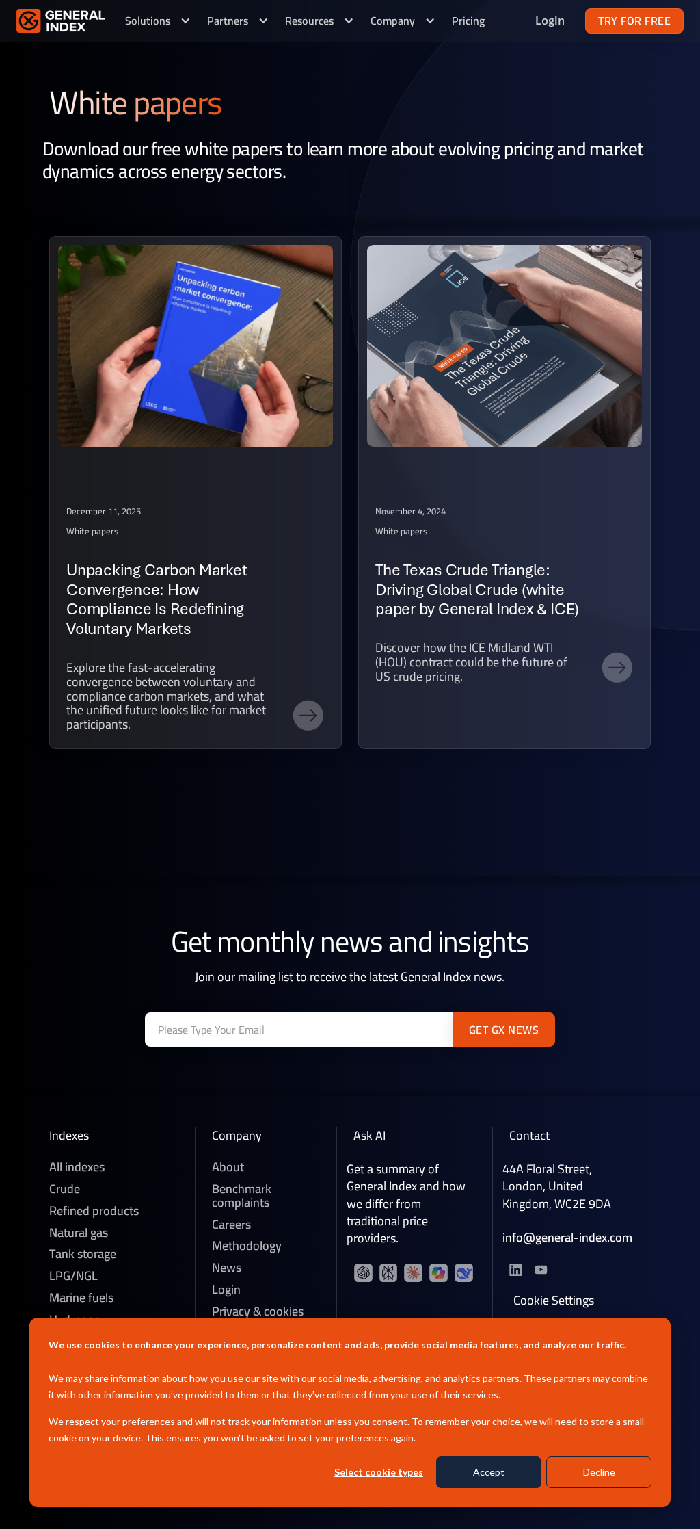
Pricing (468, 20)
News (226, 1268)
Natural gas (78, 1233)
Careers (231, 1224)
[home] (60, 21)
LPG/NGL (73, 1276)
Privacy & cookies (258, 1311)
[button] (158, 21)
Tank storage (82, 1254)
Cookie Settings (553, 1301)
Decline (599, 1472)
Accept (488, 1472)
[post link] (195, 492)
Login (226, 1289)
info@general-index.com (567, 1237)
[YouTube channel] (390, 1274)
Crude (64, 1189)
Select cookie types (378, 1472)
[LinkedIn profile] (364, 1274)
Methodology (247, 1246)
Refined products (94, 1211)
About (228, 1167)
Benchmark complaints (241, 1196)
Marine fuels (81, 1298)
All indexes (77, 1167)
